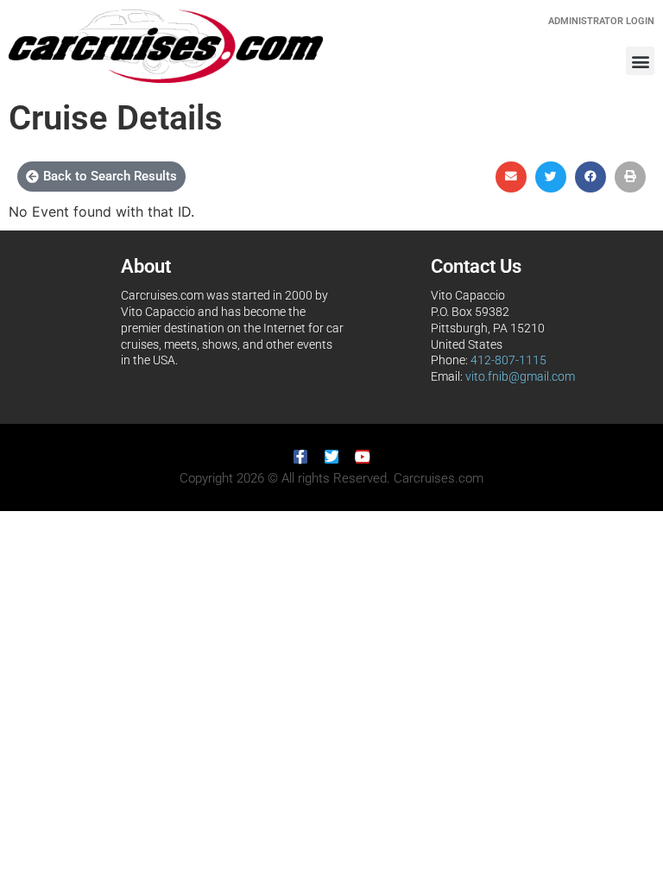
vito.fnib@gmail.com (520, 376)
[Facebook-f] (300, 457)
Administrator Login (601, 21)
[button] (640, 61)
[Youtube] (362, 457)
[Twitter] (331, 457)
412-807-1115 (508, 360)
